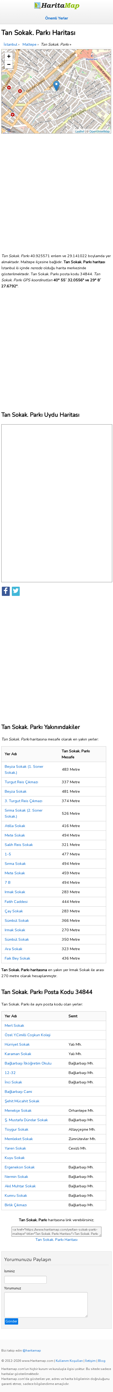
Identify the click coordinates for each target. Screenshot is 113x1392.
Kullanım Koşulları (69, 1361)
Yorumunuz (12, 1288)
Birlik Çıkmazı (16, 1205)
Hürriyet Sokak (17, 1044)
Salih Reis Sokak (19, 844)
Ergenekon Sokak (20, 1167)
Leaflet (79, 131)
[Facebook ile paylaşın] (6, 591)
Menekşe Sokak (18, 1110)
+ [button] (9, 56)
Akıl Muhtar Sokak (20, 1186)
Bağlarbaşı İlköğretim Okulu (28, 1063)
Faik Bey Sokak (17, 958)
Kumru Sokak (16, 1195)
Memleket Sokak (19, 1138)
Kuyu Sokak (15, 1157)
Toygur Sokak (16, 1129)
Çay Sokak (14, 911)
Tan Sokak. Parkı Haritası (56, 1239)
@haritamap (32, 1350)
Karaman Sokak (18, 1053)
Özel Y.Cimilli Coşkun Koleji (27, 1035)
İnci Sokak (13, 1082)
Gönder (11, 1321)
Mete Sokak (15, 835)
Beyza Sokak (16, 791)
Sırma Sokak (15, 863)
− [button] (9, 64)
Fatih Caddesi (16, 901)
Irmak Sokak (15, 892)
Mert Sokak (14, 1025)
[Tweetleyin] (16, 591)
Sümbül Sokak (17, 920)
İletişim (90, 1361)
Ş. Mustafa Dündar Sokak (26, 1120)
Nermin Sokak (16, 1176)
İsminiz (9, 1271)
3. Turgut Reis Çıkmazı (23, 800)
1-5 (8, 854)
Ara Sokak (13, 948)
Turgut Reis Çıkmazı (21, 782)
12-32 (10, 1072)
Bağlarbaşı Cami (18, 1091)
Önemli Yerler (56, 18)
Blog (101, 1361)
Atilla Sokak (15, 825)
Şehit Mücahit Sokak (22, 1101)
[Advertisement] (56, 191)
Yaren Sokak (15, 1148)
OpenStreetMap (99, 131)
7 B (8, 882)
